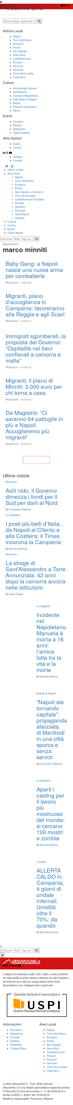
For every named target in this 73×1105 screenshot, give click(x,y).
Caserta (19, 218)
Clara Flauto (15, 594)
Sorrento (20, 207)
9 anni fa (26, 321)
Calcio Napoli (15, 232)
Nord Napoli (22, 214)
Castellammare (56, 1052)
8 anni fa (26, 282)
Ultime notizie (15, 170)
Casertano (53, 1070)
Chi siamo (16, 1030)
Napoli (18, 177)
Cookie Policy (18, 1048)
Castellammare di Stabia (29, 199)
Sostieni (17, 157)
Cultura (11, 221)
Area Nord (53, 1048)
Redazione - (13, 282)
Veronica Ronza (17, 548)
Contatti (17, 160)
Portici (18, 188)
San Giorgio (54, 1044)
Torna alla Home (36, 460)
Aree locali (13, 173)
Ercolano (20, 184)
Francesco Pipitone (19, 509)
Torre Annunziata (25, 195)
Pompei (19, 203)
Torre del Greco (24, 181)
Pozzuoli (20, 210)
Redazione (16, 1033)
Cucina (11, 225)
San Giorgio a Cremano (29, 192)
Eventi (11, 229)
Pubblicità (16, 1044)
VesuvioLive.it (11, 244)
